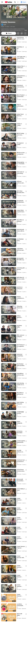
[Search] (15, 2)
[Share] (21, 33)
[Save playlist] (18, 33)
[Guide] (2, 2)
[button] (14, 12)
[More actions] (25, 33)
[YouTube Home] (8, 2)
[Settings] (18, 2)
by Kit (5, 24)
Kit (17, 40)
